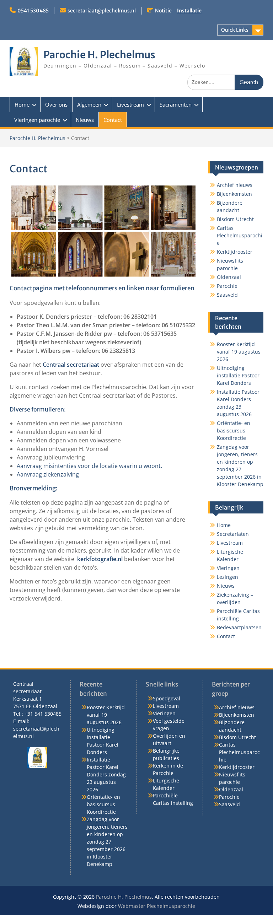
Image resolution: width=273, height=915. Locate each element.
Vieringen (228, 568)
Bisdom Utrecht (235, 219)
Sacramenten (176, 104)
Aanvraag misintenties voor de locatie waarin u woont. (89, 466)
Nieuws (85, 119)
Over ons (56, 104)
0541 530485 (33, 10)
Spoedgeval (166, 698)
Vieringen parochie (37, 119)
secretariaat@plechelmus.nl (102, 10)
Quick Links (234, 30)
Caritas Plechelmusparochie (239, 235)
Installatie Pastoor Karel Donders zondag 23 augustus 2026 (106, 774)
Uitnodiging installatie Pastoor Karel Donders (238, 375)
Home (22, 104)
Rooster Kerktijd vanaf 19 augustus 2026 (239, 351)
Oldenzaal (229, 277)
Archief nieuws (234, 185)
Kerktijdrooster (234, 251)
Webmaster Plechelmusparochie (156, 906)
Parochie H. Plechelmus (99, 54)
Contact (112, 119)
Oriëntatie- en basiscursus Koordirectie (233, 430)
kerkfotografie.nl (100, 559)
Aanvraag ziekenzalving (48, 474)
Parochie (227, 285)
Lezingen (227, 577)
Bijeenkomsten (234, 193)
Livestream (130, 104)
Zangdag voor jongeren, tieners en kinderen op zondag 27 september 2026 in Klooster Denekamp (107, 841)
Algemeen (89, 104)
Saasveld (227, 294)
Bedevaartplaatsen (239, 627)
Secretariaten (233, 534)
